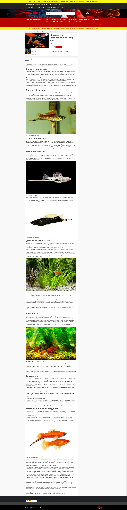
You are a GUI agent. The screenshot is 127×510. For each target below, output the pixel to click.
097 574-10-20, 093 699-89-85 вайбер (55, 4)
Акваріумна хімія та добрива (54, 21)
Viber (81, 6)
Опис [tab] (27, 59)
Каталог (29, 19)
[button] (46, 34)
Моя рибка (32, 12)
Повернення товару (66, 503)
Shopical (37, 507)
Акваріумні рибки (37, 19)
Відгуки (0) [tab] (33, 59)
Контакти (73, 503)
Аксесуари (67, 21)
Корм (46, 19)
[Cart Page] (86, 13)
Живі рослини (95, 19)
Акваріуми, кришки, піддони (58, 19)
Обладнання (72, 19)
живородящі (42, 31)
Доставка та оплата (56, 503)
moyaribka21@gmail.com (31, 6)
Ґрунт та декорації (84, 19)
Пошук (77, 13)
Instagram (91, 6)
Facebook (85, 6)
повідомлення (77, 21)
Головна (26, 31)
